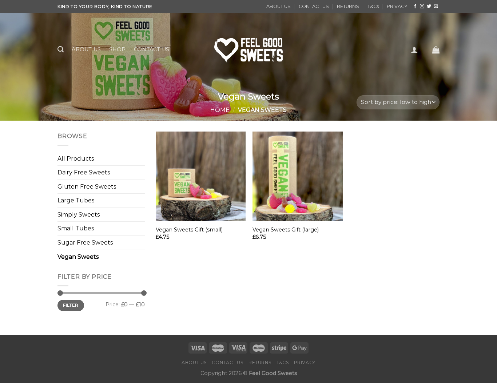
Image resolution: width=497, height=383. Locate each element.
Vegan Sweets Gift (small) (189, 229)
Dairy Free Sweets (83, 172)
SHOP (117, 49)
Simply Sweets (78, 214)
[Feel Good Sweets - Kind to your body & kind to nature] (248, 49)
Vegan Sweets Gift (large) (286, 229)
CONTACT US (314, 6)
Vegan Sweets (78, 256)
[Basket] (436, 50)
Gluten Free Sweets (86, 186)
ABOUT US (278, 6)
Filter (70, 305)
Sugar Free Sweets (85, 242)
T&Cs (373, 6)
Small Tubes (75, 228)
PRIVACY (397, 6)
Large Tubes (75, 200)
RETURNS (348, 6)
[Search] (60, 49)
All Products (75, 158)
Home (220, 109)
